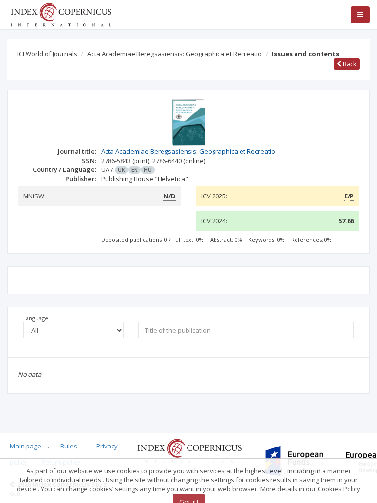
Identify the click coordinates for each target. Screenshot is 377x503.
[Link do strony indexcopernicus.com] (189, 450)
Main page (25, 446)
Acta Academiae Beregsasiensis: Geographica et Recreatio (174, 53)
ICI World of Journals (47, 53)
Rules (68, 446)
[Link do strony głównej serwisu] (61, 13)
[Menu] (360, 14)
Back (349, 63)
